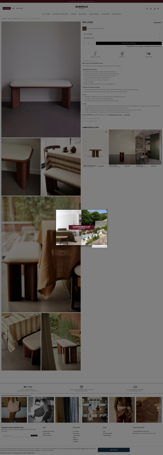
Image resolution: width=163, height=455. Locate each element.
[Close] (106, 209)
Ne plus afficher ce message (99, 246)
